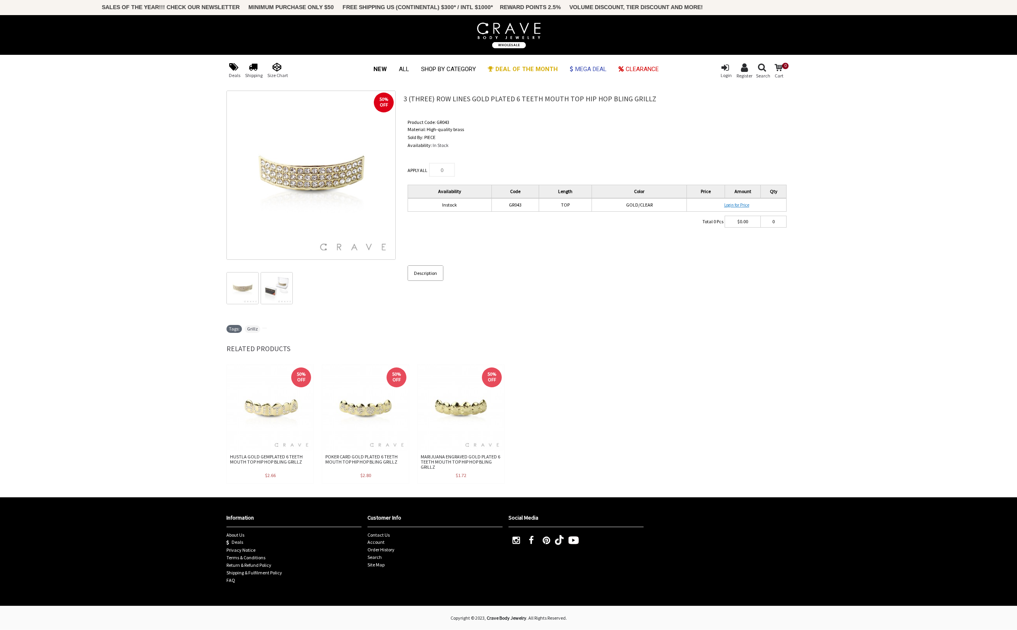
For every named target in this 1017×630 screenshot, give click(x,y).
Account (376, 542)
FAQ (230, 580)
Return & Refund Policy (248, 565)
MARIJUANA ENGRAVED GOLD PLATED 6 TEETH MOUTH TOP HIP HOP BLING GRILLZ (460, 462)
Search (374, 557)
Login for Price (736, 205)
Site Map (376, 565)
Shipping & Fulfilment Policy (254, 573)
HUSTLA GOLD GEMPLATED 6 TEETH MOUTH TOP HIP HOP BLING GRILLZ (266, 459)
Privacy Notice (240, 550)
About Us (235, 535)
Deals (237, 542)
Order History (380, 550)
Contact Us (378, 535)
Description (425, 273)
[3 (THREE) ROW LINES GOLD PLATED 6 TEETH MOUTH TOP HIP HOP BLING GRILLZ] (311, 175)
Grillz (252, 329)
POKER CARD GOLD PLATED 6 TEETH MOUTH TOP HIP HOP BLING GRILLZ (361, 459)
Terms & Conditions (245, 557)
